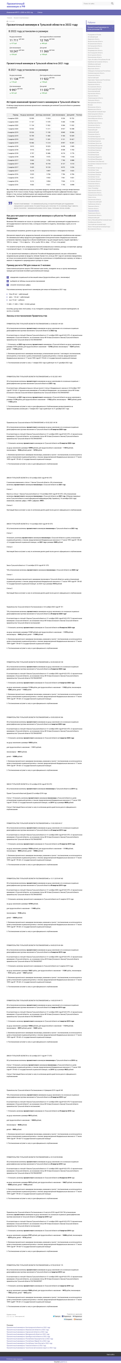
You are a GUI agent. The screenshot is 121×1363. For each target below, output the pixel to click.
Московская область (94, 107)
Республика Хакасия (94, 174)
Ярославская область (94, 229)
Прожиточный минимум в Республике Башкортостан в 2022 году (30, 1339)
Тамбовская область (94, 204)
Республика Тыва (93, 170)
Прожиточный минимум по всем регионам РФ (98, 28)
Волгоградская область (95, 53)
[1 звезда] (7, 1316)
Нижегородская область (95, 114)
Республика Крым (93, 154)
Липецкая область (94, 100)
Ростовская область (94, 181)
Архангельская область (95, 41)
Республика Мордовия (95, 159)
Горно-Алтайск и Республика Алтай (99, 59)
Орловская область (94, 125)
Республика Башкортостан (96, 139)
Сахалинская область (94, 192)
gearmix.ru (63, 1362)
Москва (90, 105)
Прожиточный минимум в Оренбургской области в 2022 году (28, 1336)
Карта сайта (110, 1354)
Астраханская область (95, 43)
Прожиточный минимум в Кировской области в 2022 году (27, 1332)
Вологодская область (94, 55)
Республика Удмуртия (95, 172)
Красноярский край (94, 91)
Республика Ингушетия (95, 145)
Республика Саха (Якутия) (96, 161)
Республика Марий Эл (95, 157)
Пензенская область (94, 127)
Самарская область (94, 186)
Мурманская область (94, 109)
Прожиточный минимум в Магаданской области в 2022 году (28, 1334)
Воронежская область (95, 57)
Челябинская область (95, 222)
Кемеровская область (95, 82)
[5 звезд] (14, 1316)
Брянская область (93, 48)
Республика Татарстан (95, 168)
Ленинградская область (95, 98)
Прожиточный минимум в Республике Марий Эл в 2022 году (28, 1341)
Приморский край (93, 132)
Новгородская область (95, 116)
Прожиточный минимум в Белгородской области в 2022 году (28, 1327)
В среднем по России (94, 34)
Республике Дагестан (95, 143)
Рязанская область (94, 183)
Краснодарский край (94, 89)
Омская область (93, 120)
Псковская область (94, 134)
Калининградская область (96, 73)
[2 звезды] (9, 1316)
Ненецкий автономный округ (97, 111)
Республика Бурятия (94, 141)
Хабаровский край (93, 217)
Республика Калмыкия (95, 148)
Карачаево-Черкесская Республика (99, 80)
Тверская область (93, 206)
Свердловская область (95, 195)
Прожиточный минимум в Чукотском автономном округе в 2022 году (31, 1348)
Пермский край (92, 130)
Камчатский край (93, 77)
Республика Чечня (93, 177)
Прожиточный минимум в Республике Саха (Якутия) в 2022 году (29, 1343)
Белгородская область (95, 46)
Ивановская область (94, 66)
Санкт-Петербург (93, 188)
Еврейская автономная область (98, 62)
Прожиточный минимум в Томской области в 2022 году (26, 1345)
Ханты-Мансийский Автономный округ (100, 220)
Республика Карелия (94, 150)
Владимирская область (95, 50)
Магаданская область (95, 102)
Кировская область (94, 84)
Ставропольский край (95, 202)
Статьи (40, 12)
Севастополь (92, 197)
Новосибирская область (95, 118)
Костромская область (95, 86)
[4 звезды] (12, 1316)
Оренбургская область (95, 123)
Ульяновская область (95, 215)
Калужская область (94, 75)
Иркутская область (94, 68)
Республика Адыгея (94, 136)
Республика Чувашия (94, 179)
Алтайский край (93, 37)
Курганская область (94, 93)
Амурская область (93, 39)
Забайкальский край (94, 64)
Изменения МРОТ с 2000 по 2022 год (20, 12)
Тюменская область (94, 213)
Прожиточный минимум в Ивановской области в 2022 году (28, 1330)
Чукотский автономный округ (97, 224)
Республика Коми (93, 152)
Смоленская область (94, 199)
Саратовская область (94, 190)
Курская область (93, 96)
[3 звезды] (10, 1316)
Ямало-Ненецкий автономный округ (99, 226)
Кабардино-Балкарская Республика (99, 71)
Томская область (93, 208)
